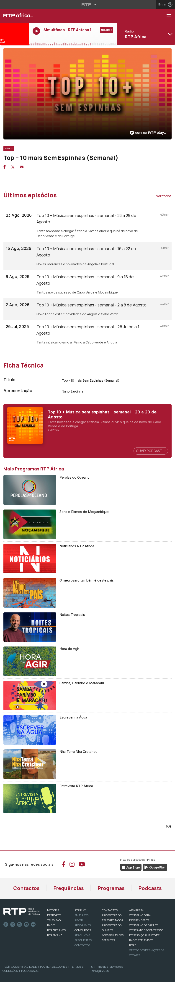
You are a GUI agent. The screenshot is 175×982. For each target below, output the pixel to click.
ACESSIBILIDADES (113, 935)
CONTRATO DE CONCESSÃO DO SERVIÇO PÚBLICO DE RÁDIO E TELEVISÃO (146, 935)
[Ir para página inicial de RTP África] (14, 16)
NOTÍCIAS (53, 910)
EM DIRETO (81, 915)
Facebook (5, 924)
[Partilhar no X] (13, 166)
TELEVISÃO (54, 920)
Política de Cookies (53, 967)
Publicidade (30, 971)
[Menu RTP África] (170, 16)
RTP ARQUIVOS (56, 930)
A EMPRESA (136, 910)
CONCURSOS (83, 930)
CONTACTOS (110, 910)
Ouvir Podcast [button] (149, 451)
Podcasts (150, 888)
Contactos (26, 888)
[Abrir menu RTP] (87, 4)
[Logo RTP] (21, 911)
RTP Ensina (54, 935)
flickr (33, 924)
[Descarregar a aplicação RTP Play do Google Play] (154, 866)
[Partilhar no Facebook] (4, 166)
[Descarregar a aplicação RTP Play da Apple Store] (131, 866)
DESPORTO (54, 915)
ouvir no (141, 132)
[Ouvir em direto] (14, 34)
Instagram (19, 924)
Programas (111, 888)
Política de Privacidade (20, 967)
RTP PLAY (80, 910)
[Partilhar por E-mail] (21, 166)
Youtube (26, 924)
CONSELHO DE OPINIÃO (143, 925)
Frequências (68, 888)
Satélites (108, 940)
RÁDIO (51, 925)
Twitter (12, 924)
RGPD (132, 945)
